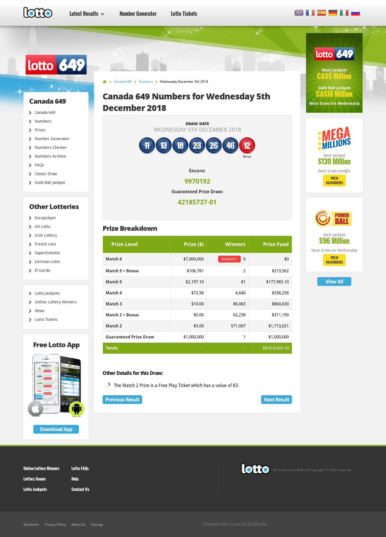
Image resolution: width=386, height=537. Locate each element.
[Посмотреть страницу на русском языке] (355, 13)
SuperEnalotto (47, 253)
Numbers (43, 121)
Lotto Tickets (184, 13)
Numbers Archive (50, 156)
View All (334, 281)
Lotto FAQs (80, 468)
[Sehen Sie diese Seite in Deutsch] (333, 13)
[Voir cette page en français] (310, 13)
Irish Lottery (46, 235)
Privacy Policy (55, 525)
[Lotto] (105, 82)
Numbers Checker (51, 147)
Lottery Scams (34, 479)
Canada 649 (45, 112)
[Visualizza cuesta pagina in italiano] (344, 13)
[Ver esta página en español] (321, 13)
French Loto (45, 244)
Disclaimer (31, 525)
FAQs (39, 165)
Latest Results (84, 13)
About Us (78, 525)
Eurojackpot (45, 218)
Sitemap (97, 525)
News (39, 310)
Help (75, 479)
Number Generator (138, 13)
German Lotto (47, 261)
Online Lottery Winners (56, 302)
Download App (56, 429)
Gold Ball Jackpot (50, 182)
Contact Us (80, 489)
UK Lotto (42, 226)
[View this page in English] (299, 13)
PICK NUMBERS (334, 180)
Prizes (40, 130)
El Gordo (42, 270)
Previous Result (122, 400)
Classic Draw (46, 173)
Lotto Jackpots (47, 293)
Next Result (276, 400)
